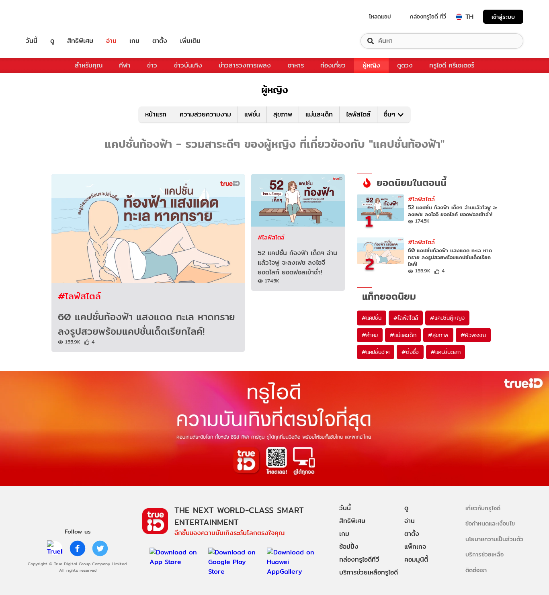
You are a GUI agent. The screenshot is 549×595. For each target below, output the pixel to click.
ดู (52, 41)
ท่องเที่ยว (333, 65)
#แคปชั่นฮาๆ (375, 352)
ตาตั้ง (159, 41)
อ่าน (111, 41)
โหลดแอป (380, 16)
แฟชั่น (252, 114)
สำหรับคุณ (88, 65)
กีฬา (124, 65)
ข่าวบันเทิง (188, 65)
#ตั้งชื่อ (410, 352)
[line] (55, 548)
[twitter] (100, 548)
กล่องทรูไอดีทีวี (359, 559)
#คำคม (370, 335)
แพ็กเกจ (415, 547)
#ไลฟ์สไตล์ (79, 296)
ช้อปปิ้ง (348, 547)
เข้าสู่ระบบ (503, 16)
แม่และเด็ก (319, 114)
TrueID (50, 17)
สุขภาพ (282, 114)
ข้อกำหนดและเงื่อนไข (490, 523)
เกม (134, 41)
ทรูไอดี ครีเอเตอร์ (451, 65)
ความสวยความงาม (205, 114)
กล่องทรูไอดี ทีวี (428, 16)
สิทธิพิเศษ (80, 41)
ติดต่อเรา (476, 570)
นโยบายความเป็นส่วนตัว (494, 539)
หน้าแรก (155, 114)
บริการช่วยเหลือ (484, 554)
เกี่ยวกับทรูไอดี (482, 508)
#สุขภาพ (438, 335)
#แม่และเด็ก (403, 335)
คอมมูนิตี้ (416, 559)
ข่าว (152, 65)
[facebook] (78, 548)
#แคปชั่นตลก (445, 352)
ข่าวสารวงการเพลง (245, 65)
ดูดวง (405, 65)
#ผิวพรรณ (473, 335)
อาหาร (296, 65)
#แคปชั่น (371, 317)
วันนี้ (31, 41)
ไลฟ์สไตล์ (358, 114)
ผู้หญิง (371, 65)
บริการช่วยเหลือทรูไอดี (368, 572)
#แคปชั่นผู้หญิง (447, 317)
